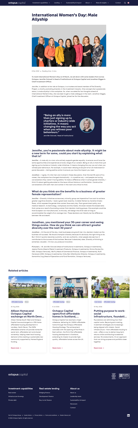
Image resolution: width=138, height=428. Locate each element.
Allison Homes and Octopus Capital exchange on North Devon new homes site (27, 313)
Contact (118, 3)
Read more (15, 348)
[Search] (125, 3)
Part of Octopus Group (14, 415)
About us (75, 388)
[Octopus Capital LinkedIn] (128, 415)
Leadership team (75, 396)
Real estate (12, 393)
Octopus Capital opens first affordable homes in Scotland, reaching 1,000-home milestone (66, 313)
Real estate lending (49, 388)
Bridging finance (45, 393)
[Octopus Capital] (16, 3)
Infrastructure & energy (16, 396)
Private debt (12, 400)
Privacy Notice (39, 415)
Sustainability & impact (73, 3)
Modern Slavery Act (65, 415)
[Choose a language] (128, 3)
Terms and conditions (51, 415)
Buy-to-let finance (45, 400)
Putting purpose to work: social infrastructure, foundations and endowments (110, 313)
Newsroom (73, 404)
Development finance (46, 396)
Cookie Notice (28, 415)
